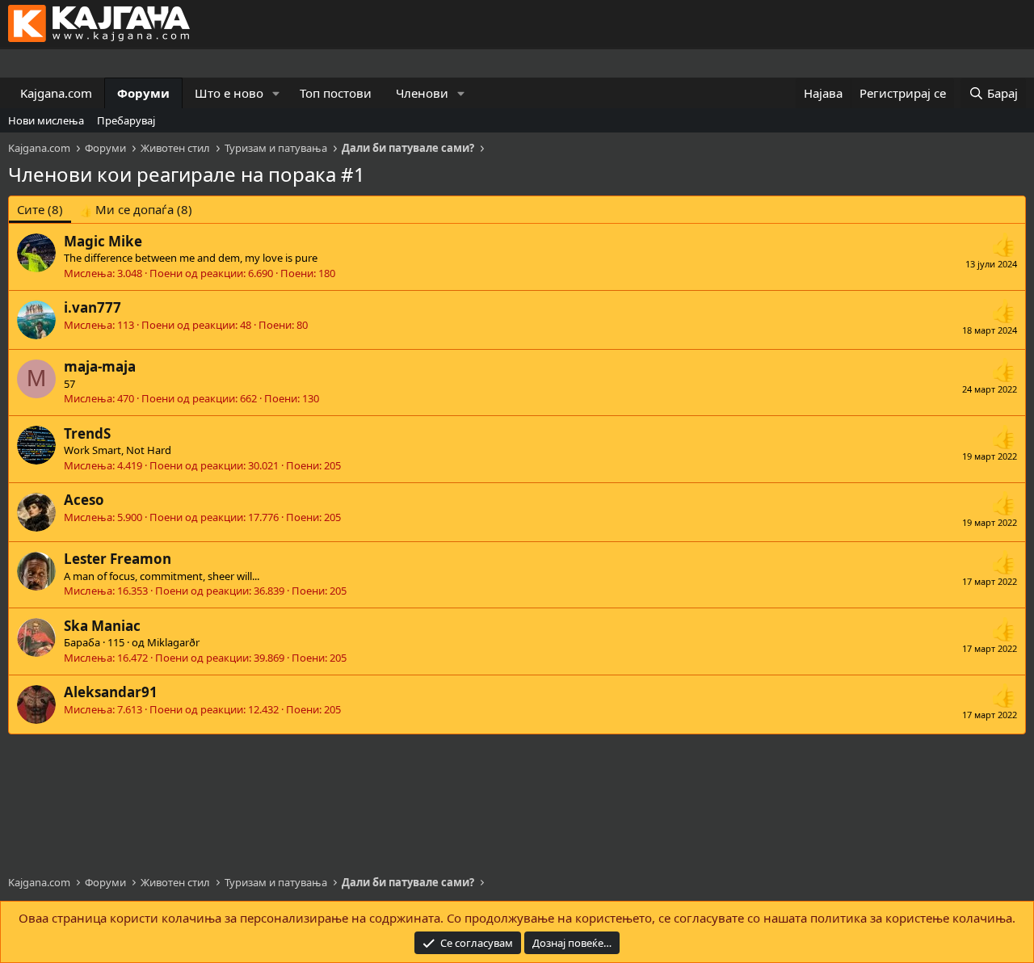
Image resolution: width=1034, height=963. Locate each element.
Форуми (143, 93)
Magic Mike (103, 241)
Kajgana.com (56, 93)
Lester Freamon (117, 558)
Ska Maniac (102, 625)
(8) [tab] (40, 209)
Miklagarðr (173, 642)
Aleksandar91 (111, 692)
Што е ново (229, 93)
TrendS (87, 433)
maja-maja (100, 366)
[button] (276, 93)
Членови (422, 93)
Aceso (84, 499)
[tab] (135, 209)
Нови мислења (46, 120)
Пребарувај (126, 120)
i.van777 (92, 307)
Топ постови (336, 93)
